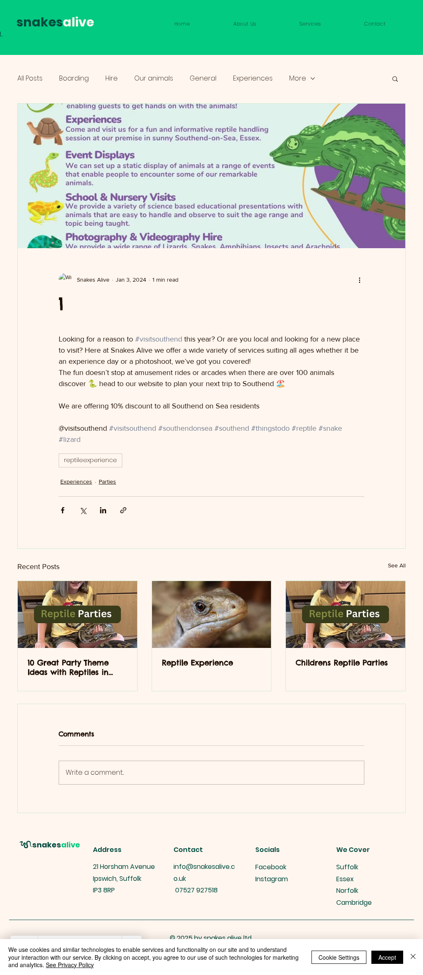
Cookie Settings (338, 957)
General (203, 78)
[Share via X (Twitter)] (83, 510)
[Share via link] (123, 510)
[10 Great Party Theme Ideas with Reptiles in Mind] (77, 614)
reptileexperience (90, 460)
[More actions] (359, 280)
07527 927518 (196, 890)
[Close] (413, 957)
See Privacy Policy (70, 965)
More (297, 78)
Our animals (153, 78)
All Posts (30, 78)
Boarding (74, 78)
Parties (107, 481)
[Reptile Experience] (211, 614)
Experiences (253, 78)
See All (397, 565)
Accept (387, 957)
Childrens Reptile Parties (342, 662)
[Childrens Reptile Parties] (345, 614)
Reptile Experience (197, 662)
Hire (111, 78)
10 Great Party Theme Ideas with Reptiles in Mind (68, 667)
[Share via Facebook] (63, 510)
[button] (310, 24)
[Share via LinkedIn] (103, 510)
